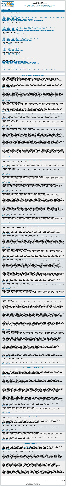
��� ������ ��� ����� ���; (10, 29)
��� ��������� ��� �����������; (12, 37)
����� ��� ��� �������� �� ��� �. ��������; (15, 39)
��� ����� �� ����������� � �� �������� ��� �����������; (20, 38)
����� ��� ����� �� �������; (11, 13)
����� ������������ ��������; (12, 16)
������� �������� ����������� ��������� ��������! (19, 62)
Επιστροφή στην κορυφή (6, 87)
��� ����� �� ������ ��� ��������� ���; (14, 23)
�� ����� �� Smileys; (7, 45)
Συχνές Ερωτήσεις (28, 5)
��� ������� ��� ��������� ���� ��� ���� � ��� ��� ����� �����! (22, 26)
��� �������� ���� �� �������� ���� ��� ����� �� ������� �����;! (22, 20)
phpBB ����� (27, 447)
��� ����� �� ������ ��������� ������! (14, 61)
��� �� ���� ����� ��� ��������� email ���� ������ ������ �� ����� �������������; (28, 30)
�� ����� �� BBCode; (7, 43)
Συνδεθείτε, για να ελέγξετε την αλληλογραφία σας (40, 6)
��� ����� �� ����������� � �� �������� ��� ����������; (20, 34)
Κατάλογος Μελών (41, 5)
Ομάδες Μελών (47, 5)
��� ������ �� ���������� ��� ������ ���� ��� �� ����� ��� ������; (23, 28)
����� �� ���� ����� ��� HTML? (11, 44)
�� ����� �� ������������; (10, 48)
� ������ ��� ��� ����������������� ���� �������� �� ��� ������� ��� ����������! (29, 27)
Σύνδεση (50, 6)
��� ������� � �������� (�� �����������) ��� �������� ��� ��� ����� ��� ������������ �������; (33, 17)
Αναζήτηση (34, 5)
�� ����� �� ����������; (9, 49)
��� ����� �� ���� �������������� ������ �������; (18, 58)
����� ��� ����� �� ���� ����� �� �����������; (17, 40)
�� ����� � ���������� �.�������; (12, 50)
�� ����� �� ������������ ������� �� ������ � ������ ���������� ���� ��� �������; (29, 69)
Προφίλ (29, 6)
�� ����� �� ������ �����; (10, 55)
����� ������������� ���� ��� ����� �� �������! (17, 19)
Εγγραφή (53, 5)
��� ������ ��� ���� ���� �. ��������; (14, 33)
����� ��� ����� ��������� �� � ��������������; (17, 68)
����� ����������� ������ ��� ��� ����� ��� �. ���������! (20, 63)
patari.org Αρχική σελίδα (5, 9)
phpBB (31, 483)
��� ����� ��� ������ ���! (10, 18)
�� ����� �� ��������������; (11, 54)
